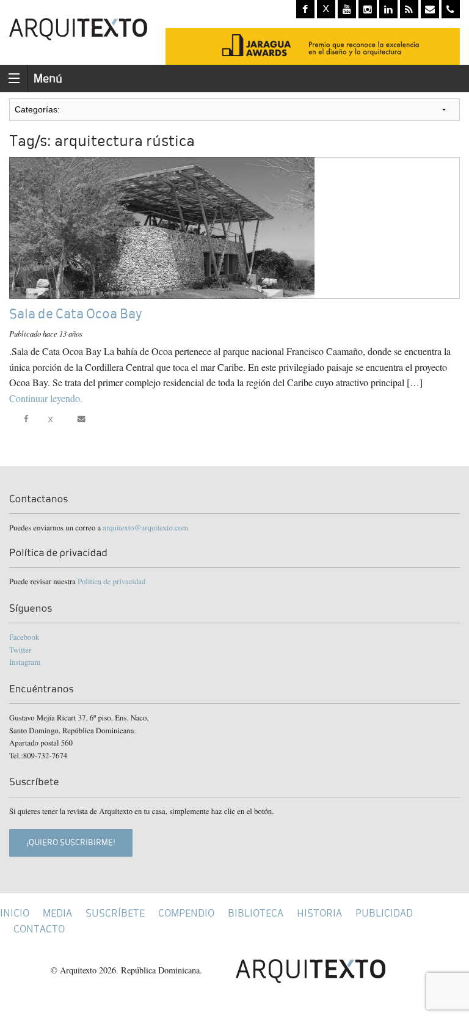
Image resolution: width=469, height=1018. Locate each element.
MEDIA (57, 913)
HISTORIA (319, 913)
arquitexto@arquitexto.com (145, 527)
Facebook (24, 636)
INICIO (14, 913)
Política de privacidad (111, 581)
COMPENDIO (186, 913)
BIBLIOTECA (255, 913)
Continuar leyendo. (45, 398)
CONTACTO (39, 929)
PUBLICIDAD (384, 913)
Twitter (20, 649)
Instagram (24, 661)
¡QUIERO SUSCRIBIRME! (70, 842)
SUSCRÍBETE (115, 913)
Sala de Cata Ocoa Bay (75, 313)
